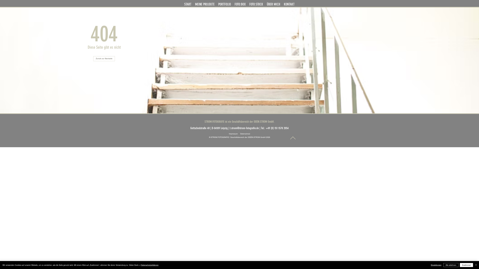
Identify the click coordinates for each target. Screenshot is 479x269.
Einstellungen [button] (436, 265)
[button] (224, 3)
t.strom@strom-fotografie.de (244, 128)
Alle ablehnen (451, 265)
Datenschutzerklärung (149, 265)
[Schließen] (476, 265)
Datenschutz (245, 134)
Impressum (234, 134)
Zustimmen (466, 265)
